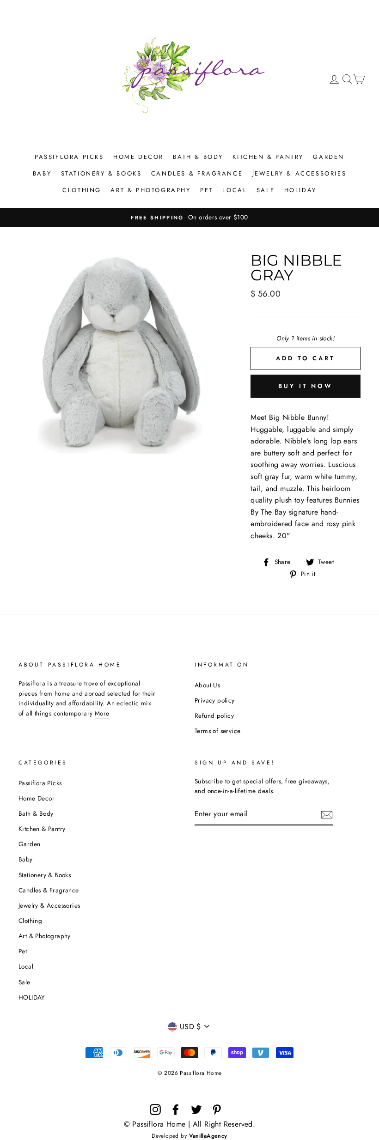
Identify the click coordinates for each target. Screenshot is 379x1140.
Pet (206, 190)
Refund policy (214, 715)
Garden (328, 156)
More (102, 713)
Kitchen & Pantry (268, 156)
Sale (266, 190)
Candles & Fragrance (197, 173)
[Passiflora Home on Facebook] (175, 1109)
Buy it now (305, 386)
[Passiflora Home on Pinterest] (216, 1109)
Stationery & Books (101, 173)
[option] (189, 217)
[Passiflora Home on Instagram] (155, 1109)
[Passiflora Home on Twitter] (196, 1109)
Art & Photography (150, 190)
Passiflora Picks (69, 156)
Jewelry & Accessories (299, 173)
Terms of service (217, 730)
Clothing (81, 190)
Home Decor (138, 156)
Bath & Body (198, 156)
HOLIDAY (300, 190)
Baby (42, 173)
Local (234, 190)
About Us (207, 685)
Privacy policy (215, 700)
